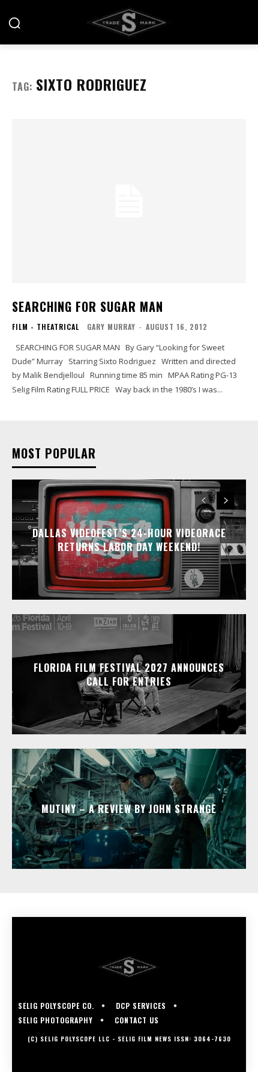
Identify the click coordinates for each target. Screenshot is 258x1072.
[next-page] (225, 501)
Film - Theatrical (45, 326)
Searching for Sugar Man (87, 306)
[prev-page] (203, 501)
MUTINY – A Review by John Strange (129, 809)
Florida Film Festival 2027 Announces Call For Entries (129, 674)
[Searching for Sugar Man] (129, 201)
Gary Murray (111, 326)
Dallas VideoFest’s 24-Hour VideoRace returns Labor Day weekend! (129, 539)
